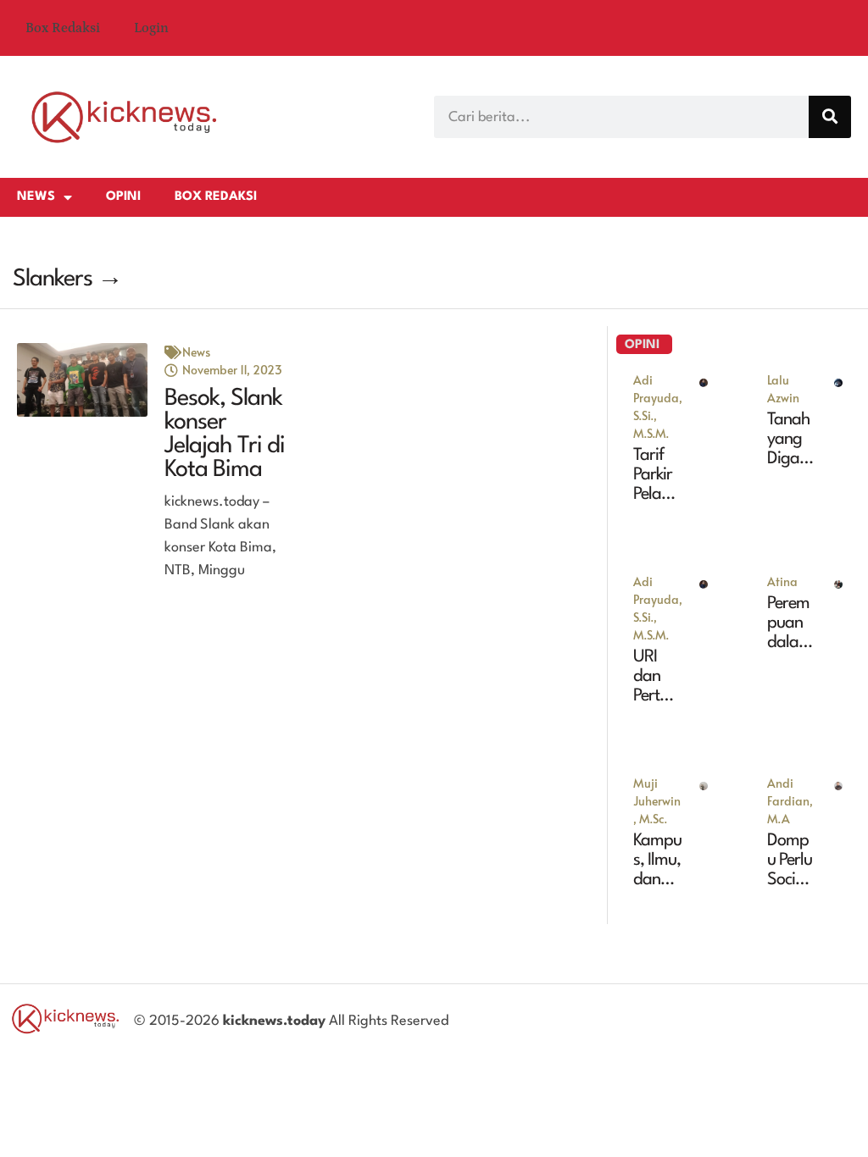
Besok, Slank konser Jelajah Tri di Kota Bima (224, 434)
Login (151, 28)
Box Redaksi (62, 28)
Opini (123, 197)
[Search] (830, 117)
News (36, 197)
